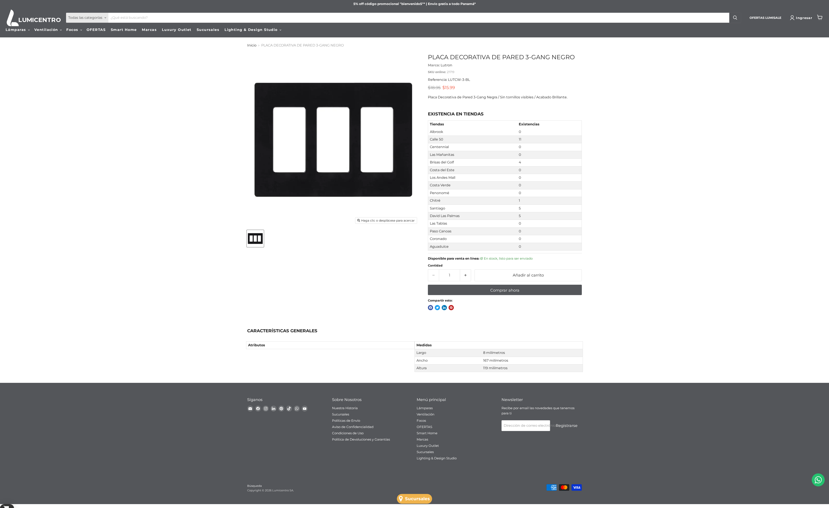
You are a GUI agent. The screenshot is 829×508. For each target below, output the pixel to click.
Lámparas (16, 30)
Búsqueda (254, 485)
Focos (73, 30)
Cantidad (435, 265)
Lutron (446, 65)
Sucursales (208, 30)
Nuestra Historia (345, 408)
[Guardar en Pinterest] (451, 307)
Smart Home (124, 30)
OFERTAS (96, 30)
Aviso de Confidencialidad (352, 427)
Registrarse (566, 425)
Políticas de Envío (346, 421)
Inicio (251, 45)
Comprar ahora (504, 290)
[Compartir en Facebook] (430, 307)
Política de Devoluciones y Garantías (361, 439)
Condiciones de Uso (348, 433)
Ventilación (46, 30)
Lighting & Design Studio (252, 30)
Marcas (149, 30)
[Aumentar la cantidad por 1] (465, 275)
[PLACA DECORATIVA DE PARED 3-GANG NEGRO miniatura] (255, 238)
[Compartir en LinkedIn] (444, 307)
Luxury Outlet (176, 30)
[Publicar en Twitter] (437, 307)
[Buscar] (735, 18)
